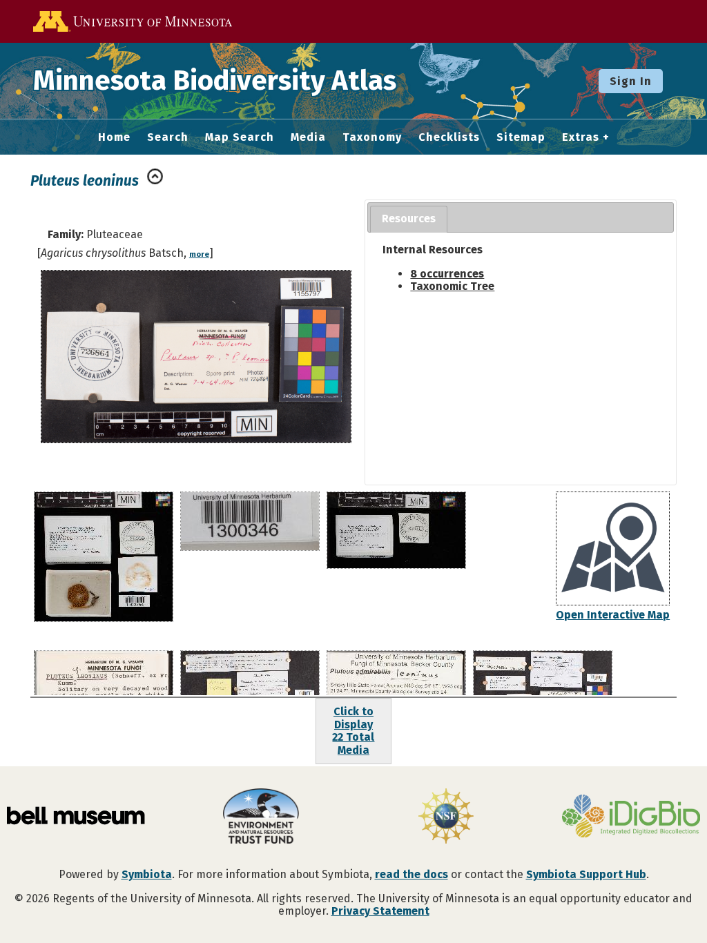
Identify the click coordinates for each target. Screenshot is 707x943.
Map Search (239, 137)
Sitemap (520, 137)
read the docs (411, 874)
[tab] (408, 219)
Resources (409, 218)
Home (114, 137)
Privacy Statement (380, 910)
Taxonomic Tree (452, 286)
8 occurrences (447, 273)
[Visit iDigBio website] (631, 817)
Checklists (449, 137)
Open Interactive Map (613, 614)
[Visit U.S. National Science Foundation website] (446, 817)
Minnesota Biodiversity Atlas (214, 80)
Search (167, 137)
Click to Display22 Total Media (353, 730)
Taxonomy (372, 137)
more (199, 254)
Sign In (631, 81)
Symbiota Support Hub (586, 874)
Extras (580, 137)
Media (308, 137)
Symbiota (147, 874)
